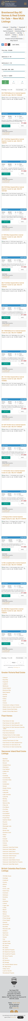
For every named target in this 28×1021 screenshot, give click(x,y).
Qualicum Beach (7, 820)
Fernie (4, 886)
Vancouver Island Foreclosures (11, 853)
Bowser (5, 763)
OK (20, 1017)
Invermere (5, 893)
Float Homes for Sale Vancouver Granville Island (13, 728)
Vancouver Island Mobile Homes (11, 860)
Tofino (4, 836)
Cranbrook (5, 880)
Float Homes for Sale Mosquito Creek (13, 725)
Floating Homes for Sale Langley (11, 735)
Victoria (13, 36)
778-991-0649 (16, 1003)
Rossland (5, 926)
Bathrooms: (7, 63)
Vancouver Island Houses (9, 855)
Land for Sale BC (7, 971)
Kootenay (5, 897)
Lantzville (5, 796)
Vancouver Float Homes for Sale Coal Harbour (12, 737)
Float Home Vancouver (9, 730)
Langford (9, 29)
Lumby (4, 907)
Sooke (21, 35)
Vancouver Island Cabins (9, 849)
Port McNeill (6, 813)
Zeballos (5, 845)
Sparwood (5, 933)
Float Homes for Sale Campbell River (12, 742)
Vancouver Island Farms (9, 851)
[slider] (2, 52)
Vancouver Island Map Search (10, 864)
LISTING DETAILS (6, 126)
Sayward (5, 824)
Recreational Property (8, 973)
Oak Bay (19, 33)
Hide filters (22, 82)
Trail (4, 939)
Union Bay (5, 841)
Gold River (5, 790)
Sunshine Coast (7, 832)
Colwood (5, 27)
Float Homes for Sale (8, 721)
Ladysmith (5, 792)
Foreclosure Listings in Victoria (11, 705)
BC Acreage (6, 962)
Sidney (14, 35)
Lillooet (5, 903)
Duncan (5, 786)
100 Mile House (7, 876)
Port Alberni (6, 807)
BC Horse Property (8, 956)
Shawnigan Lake (7, 826)
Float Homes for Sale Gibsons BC (11, 744)
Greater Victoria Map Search (10, 711)
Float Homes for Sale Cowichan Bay (12, 747)
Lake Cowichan (7, 794)
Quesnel (5, 922)
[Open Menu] (25, 4)
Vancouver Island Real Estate (10, 847)
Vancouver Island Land (9, 858)
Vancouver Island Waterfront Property (12, 862)
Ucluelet (5, 839)
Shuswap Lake (6, 928)
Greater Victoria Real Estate (14, 38)
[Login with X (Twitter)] (9, 45)
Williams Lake (6, 941)
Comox (4, 773)
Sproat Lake (6, 830)
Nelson (5, 914)
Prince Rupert (6, 920)
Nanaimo (5, 801)
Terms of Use (13, 1017)
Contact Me (16, 1008)
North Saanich (10, 33)
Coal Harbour (6, 769)
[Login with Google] (6, 45)
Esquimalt (22, 27)
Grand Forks (6, 890)
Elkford (5, 884)
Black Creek (6, 761)
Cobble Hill (6, 771)
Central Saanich (8, 31)
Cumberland (6, 784)
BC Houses (6, 945)
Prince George (6, 918)
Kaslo (4, 899)
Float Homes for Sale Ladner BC (11, 723)
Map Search (14, 40)
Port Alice (5, 809)
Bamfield (5, 758)
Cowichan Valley (7, 780)
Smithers (5, 931)
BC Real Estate (7, 943)
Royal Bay (14, 27)
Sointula (5, 828)
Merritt (4, 909)
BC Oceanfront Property (9, 954)
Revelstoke (6, 924)
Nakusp (5, 912)
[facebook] (12, 1012)
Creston (5, 882)
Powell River (6, 817)
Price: (7, 50)
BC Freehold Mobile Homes (10, 964)
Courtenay (5, 775)
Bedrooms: (6, 56)
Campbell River (7, 765)
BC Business (6, 960)
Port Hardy (5, 811)
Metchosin (18, 29)
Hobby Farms (6, 968)
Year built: (7, 69)
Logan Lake (6, 905)
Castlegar (5, 878)
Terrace (5, 937)
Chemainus (6, 767)
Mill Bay (5, 799)
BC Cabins (5, 947)
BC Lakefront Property (8, 949)
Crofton (5, 782)
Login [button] (16, 45)
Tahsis (4, 834)
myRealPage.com (16, 667)
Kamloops (5, 895)
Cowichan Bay (6, 777)
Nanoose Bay (6, 803)
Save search (5, 82)
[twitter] (16, 1012)
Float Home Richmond (8, 733)
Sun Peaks (5, 935)
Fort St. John (6, 888)
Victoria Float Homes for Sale (10, 740)
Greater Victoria (7, 788)
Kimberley (5, 901)
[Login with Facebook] (2, 45)
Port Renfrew (6, 815)
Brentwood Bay (20, 31)
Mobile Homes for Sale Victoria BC (12, 707)
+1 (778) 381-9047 (6, 132)
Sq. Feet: (7, 75)
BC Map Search (7, 966)
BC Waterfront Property (9, 952)
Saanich (7, 35)
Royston (5, 822)
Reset (13, 82)
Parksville (5, 805)
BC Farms (5, 958)
